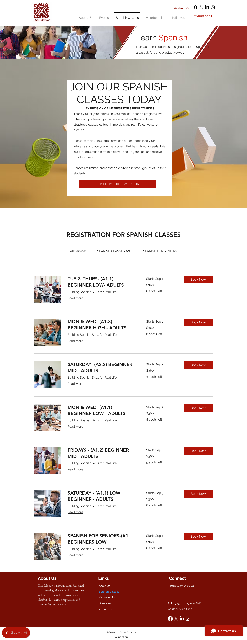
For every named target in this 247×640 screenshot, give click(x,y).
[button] (198, 279)
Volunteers (105, 609)
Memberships (107, 597)
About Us (104, 586)
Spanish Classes (109, 591)
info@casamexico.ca (181, 585)
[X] (201, 7)
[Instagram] (213, 7)
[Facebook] (195, 7)
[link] (78, 251)
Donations (105, 603)
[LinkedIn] (207, 7)
